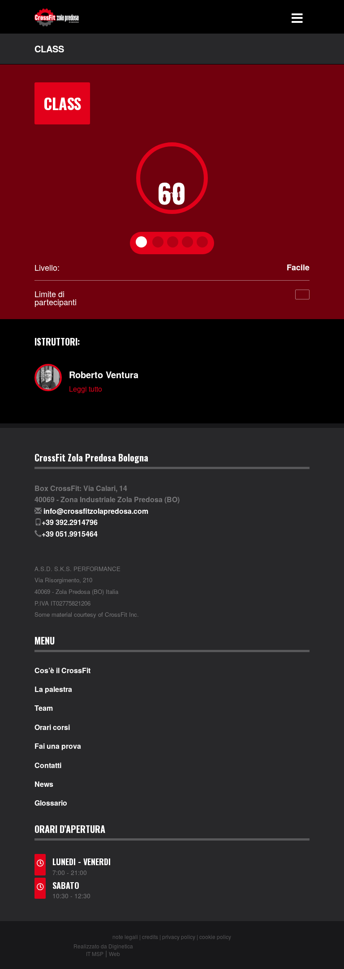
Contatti (47, 765)
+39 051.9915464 (70, 534)
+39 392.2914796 (70, 522)
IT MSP (94, 953)
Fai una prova (57, 746)
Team (43, 708)
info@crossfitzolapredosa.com (95, 511)
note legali (125, 936)
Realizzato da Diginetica (103, 946)
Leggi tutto (85, 389)
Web (114, 953)
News (43, 784)
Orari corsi (52, 727)
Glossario (50, 803)
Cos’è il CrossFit (62, 670)
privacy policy (178, 936)
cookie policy (215, 936)
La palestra (53, 689)
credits (150, 936)
